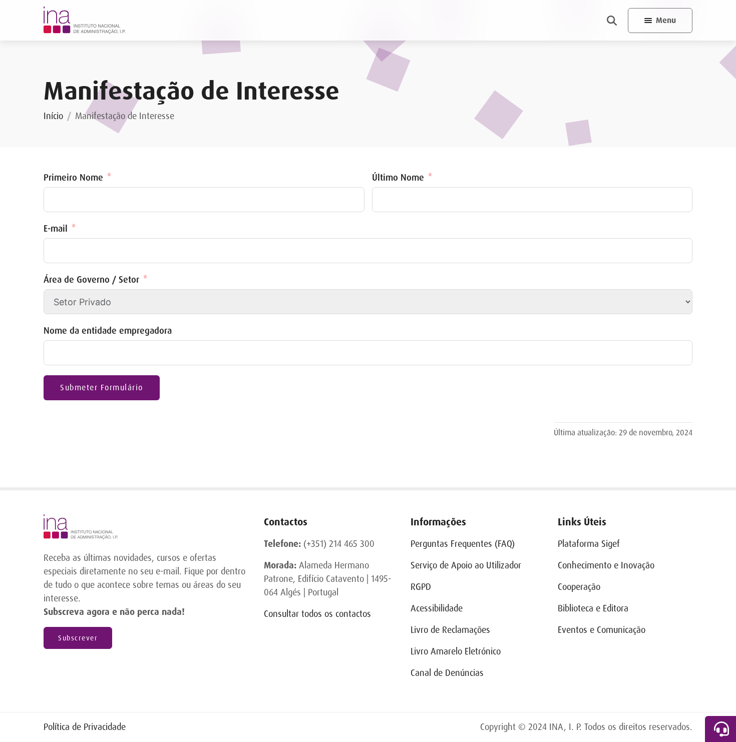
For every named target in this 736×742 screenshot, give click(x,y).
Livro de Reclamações (450, 630)
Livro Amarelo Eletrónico (456, 651)
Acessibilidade (437, 608)
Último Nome (398, 178)
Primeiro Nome (73, 178)
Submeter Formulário (101, 387)
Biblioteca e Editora (593, 608)
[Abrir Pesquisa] (612, 21)
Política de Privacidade (85, 727)
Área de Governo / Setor (91, 280)
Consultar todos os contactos (317, 614)
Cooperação (579, 587)
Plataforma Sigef (589, 544)
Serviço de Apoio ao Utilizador (466, 565)
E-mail (56, 229)
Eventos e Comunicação (601, 630)
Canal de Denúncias (447, 673)
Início (53, 116)
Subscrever (78, 637)
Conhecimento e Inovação (606, 565)
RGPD (421, 587)
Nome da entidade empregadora (108, 331)
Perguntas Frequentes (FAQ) (463, 544)
